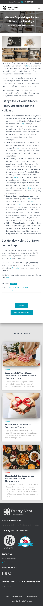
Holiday (13, 284)
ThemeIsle (28, 601)
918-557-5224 (8, 562)
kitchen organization (21, 287)
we (11, 259)
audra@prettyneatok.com (10, 558)
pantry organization (8, 291)
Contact (21, 305)
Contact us (16, 268)
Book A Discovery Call (21, 312)
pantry (22, 124)
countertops (21, 204)
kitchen (33, 202)
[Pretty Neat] (11, 7)
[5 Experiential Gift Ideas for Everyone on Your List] (21, 405)
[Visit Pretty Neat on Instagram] (9, 573)
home (28, 66)
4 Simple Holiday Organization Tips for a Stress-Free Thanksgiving (20, 478)
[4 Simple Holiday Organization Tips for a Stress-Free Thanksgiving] (21, 457)
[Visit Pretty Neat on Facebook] (2, 573)
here (16, 177)
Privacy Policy (17, 596)
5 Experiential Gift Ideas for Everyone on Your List (18, 425)
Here (30, 188)
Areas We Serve (7, 586)
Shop (7, 596)
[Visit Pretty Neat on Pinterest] (6, 573)
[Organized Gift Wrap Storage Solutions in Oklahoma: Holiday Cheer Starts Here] (21, 354)
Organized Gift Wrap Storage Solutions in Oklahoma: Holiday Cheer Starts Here (20, 375)
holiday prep (10, 287)
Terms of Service (31, 596)
